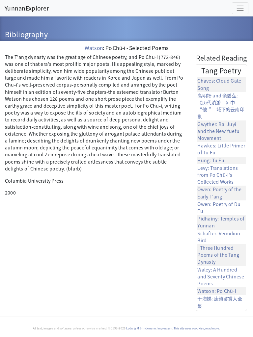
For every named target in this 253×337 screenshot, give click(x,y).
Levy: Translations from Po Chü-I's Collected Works (217, 175)
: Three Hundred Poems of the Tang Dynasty (218, 255)
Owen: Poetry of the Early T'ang (219, 192)
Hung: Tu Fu (210, 160)
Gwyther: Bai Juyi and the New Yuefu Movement (218, 131)
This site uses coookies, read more (196, 328)
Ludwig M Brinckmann (141, 328)
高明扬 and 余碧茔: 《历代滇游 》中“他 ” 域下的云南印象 (220, 106)
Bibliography (26, 34)
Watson (94, 47)
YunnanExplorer (27, 8)
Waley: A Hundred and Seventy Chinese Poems (220, 276)
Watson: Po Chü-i (216, 291)
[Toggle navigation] (240, 8)
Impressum (164, 328)
